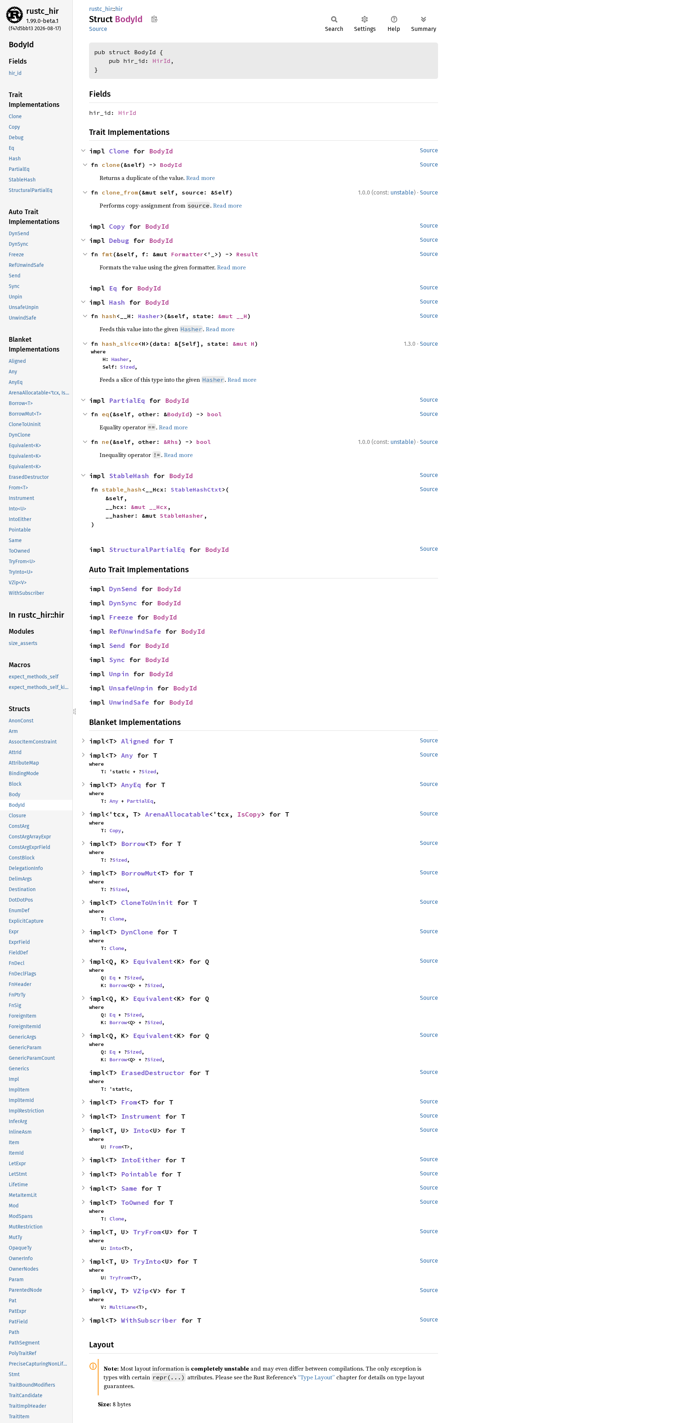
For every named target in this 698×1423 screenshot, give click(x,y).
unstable (402, 192)
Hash (117, 302)
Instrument (141, 1116)
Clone (119, 151)
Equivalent (153, 961)
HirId (161, 60)
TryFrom (147, 1232)
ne (105, 441)
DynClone (137, 932)
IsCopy (249, 814)
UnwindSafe (129, 702)
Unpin (119, 674)
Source (98, 28)
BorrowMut (139, 873)
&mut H (243, 343)
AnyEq (131, 785)
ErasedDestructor (153, 1073)
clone (111, 164)
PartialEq (127, 400)
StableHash (129, 476)
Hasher (149, 316)
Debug (119, 240)
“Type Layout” (316, 1377)
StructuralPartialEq (147, 549)
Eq (113, 288)
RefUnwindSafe (135, 631)
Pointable (139, 1174)
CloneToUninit (147, 902)
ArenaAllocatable (177, 814)
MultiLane (122, 1307)
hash (109, 316)
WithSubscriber (149, 1320)
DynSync (123, 603)
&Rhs (171, 441)
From (129, 1102)
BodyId (161, 151)
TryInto (147, 1261)
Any (127, 755)
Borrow (133, 843)
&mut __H (232, 316)
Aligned (135, 741)
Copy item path (154, 19)
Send (117, 645)
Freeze (121, 617)
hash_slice (120, 343)
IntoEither (141, 1160)
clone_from (120, 192)
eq (105, 414)
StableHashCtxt (196, 489)
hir (119, 8)
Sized (127, 367)
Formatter (187, 254)
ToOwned (135, 1202)
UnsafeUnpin (131, 688)
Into (141, 1130)
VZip (141, 1291)
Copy (117, 226)
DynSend (123, 589)
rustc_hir (42, 11)
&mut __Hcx (149, 506)
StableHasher (182, 515)
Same (129, 1188)
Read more (200, 178)
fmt (107, 254)
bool (214, 414)
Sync (117, 660)
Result (247, 254)
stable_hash (122, 489)
